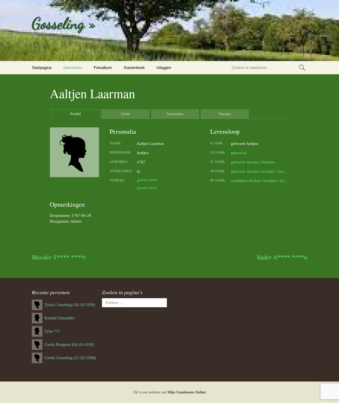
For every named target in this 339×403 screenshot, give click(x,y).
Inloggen (164, 67)
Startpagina (41, 67)
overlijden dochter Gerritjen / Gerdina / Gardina (260, 181)
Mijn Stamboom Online (186, 392)
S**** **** (147, 189)
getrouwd (239, 153)
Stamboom (72, 67)
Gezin (125, 114)
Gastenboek (134, 67)
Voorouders (175, 114)
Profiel (75, 114)
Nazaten (225, 114)
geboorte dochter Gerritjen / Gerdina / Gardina (260, 171)
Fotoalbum (103, 67)
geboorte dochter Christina (253, 162)
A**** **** (147, 181)
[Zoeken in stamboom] (302, 67)
